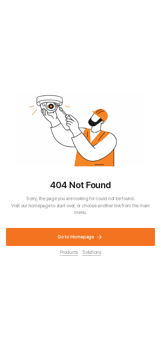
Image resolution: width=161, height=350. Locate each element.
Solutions (91, 252)
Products (69, 252)
